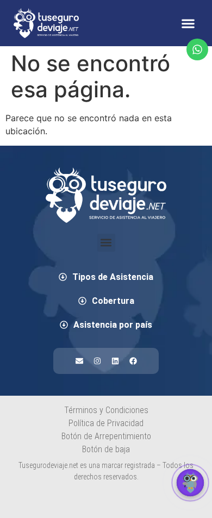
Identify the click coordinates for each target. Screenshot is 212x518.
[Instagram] (97, 361)
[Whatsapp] (197, 49)
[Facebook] (133, 361)
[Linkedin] (115, 361)
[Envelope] (79, 361)
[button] (187, 23)
